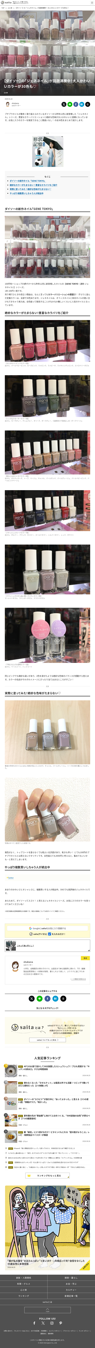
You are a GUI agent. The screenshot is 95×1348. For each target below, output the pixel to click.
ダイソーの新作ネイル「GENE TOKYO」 (28, 180)
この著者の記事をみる (79, 979)
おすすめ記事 (35, 1331)
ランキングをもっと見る (49, 1175)
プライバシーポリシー (70, 1331)
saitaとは (47, 1301)
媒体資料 (50, 1334)
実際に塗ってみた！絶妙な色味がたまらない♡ (30, 189)
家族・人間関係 (23, 1277)
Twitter (11, 877)
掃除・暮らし (71, 1277)
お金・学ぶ (71, 1283)
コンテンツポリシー (55, 1331)
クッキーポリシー (84, 1331)
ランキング (23, 1295)
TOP (2, 8)
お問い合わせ (8, 1331)
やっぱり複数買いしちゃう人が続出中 (26, 193)
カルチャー (71, 1289)
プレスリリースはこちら (21, 1331)
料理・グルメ (23, 1283)
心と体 (10, 8)
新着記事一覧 (71, 1295)
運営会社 (43, 1334)
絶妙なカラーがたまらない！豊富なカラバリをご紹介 (33, 184)
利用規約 (44, 1331)
